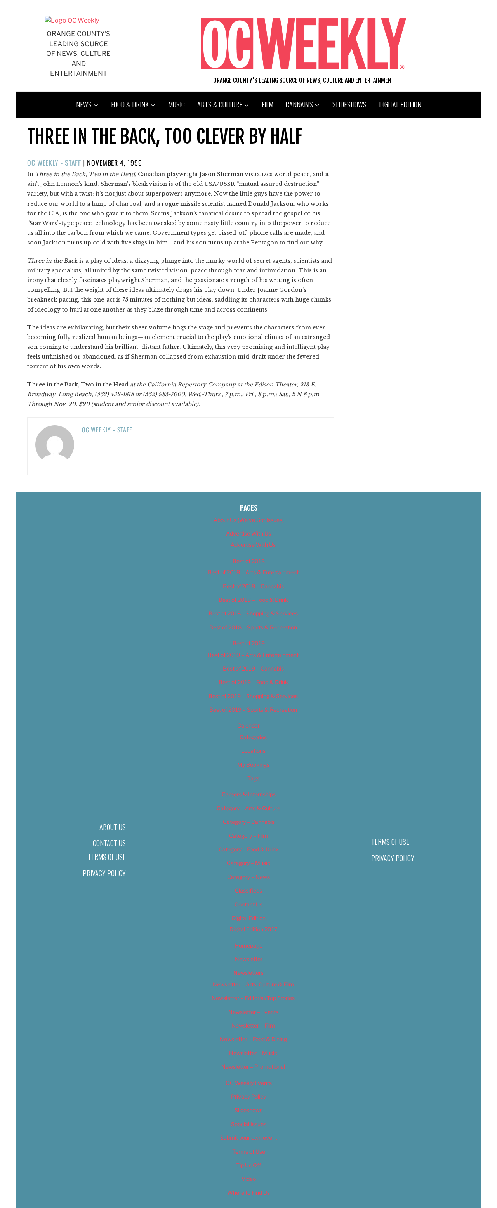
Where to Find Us (248, 1192)
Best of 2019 (249, 643)
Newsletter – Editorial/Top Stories (253, 998)
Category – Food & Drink (249, 849)
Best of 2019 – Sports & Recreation (253, 709)
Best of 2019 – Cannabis (253, 668)
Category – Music (248, 863)
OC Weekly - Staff (54, 163)
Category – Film (248, 835)
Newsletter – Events (253, 1012)
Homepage (248, 945)
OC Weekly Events (249, 1083)
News (84, 104)
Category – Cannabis (249, 821)
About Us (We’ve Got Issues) (249, 519)
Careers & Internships (249, 794)
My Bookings (253, 764)
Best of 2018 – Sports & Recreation (253, 627)
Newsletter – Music (253, 1053)
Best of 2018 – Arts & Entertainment (253, 572)
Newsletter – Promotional (253, 1066)
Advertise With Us (248, 533)
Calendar (248, 725)
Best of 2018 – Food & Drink (253, 599)
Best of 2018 (249, 561)
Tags (253, 778)
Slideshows (349, 104)
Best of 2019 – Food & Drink (253, 682)
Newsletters (248, 972)
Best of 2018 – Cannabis (253, 586)
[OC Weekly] (72, 20)
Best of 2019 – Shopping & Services (253, 696)
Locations (253, 750)
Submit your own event (248, 1137)
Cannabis (299, 104)
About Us (112, 827)
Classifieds (248, 890)
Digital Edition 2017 (253, 929)
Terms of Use (107, 857)
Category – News (248, 877)
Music (176, 104)
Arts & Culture (219, 104)
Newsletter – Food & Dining (253, 1039)
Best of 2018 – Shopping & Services (253, 613)
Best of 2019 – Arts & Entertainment (253, 655)
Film (267, 104)
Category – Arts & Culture (248, 808)
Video (249, 1178)
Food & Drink (130, 104)
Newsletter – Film (253, 1025)
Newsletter (248, 959)
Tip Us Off (248, 1165)
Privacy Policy (104, 873)
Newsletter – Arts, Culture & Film (253, 984)
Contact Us (109, 843)
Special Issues (248, 1124)
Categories (253, 737)
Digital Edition (400, 104)
